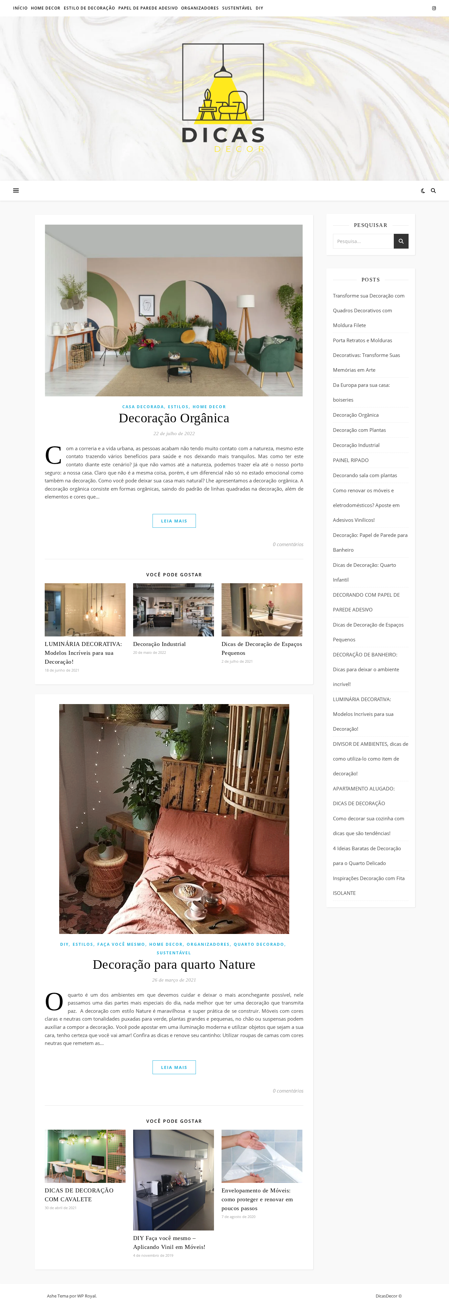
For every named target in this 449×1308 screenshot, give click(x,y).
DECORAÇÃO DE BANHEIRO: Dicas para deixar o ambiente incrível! (366, 669)
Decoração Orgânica (174, 417)
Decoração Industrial (159, 644)
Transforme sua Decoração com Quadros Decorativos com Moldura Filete (369, 310)
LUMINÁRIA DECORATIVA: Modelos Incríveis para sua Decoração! (83, 653)
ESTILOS (178, 407)
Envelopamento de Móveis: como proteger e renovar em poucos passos (257, 1199)
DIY (64, 944)
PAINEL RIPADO (351, 460)
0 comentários (288, 544)
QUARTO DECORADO (259, 944)
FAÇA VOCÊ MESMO (121, 944)
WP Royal (86, 1296)
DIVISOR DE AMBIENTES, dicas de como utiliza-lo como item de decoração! (370, 759)
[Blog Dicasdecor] (224, 98)
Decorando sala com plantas (365, 475)
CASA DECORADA (143, 407)
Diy (259, 8)
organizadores (200, 8)
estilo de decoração (89, 8)
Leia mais (174, 521)
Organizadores (208, 944)
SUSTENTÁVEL (174, 953)
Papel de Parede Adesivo (148, 8)
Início (20, 8)
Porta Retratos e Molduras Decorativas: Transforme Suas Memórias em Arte (366, 355)
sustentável (237, 8)
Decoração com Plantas (359, 430)
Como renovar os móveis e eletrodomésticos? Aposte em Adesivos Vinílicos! (366, 505)
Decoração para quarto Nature (174, 964)
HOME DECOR (45, 8)
